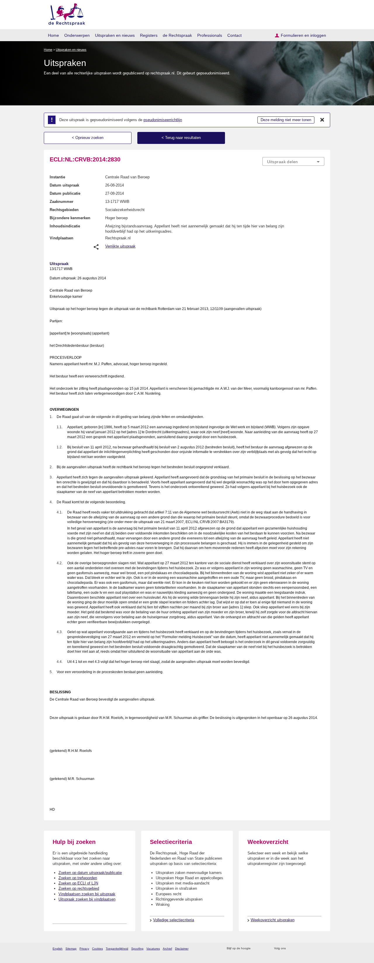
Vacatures (153, 948)
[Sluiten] (322, 120)
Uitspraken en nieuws (115, 35)
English (58, 948)
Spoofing (137, 948)
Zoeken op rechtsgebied (78, 888)
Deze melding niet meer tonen (286, 120)
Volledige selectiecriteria (173, 920)
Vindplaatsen (61, 238)
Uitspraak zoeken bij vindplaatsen (86, 899)
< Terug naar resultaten (181, 137)
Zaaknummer (61, 201)
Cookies (97, 948)
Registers (148, 35)
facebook (298, 948)
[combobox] (293, 161)
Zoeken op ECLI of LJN (78, 883)
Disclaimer (181, 948)
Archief (167, 948)
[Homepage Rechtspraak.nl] (64, 13)
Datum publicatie (65, 193)
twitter (291, 948)
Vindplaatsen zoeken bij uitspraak (86, 894)
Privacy (84, 948)
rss (256, 948)
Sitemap (71, 948)
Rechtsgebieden (64, 210)
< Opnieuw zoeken (87, 137)
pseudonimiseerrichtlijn (162, 120)
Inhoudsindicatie (65, 226)
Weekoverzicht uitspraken (273, 920)
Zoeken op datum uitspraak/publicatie (90, 872)
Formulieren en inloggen (303, 35)
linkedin (314, 948)
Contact (234, 35)
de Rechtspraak (177, 35)
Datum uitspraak (64, 185)
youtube (321, 948)
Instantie (57, 177)
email (264, 948)
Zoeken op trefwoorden (77, 878)
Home (53, 35)
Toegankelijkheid (117, 948)
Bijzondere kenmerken (70, 218)
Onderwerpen (77, 35)
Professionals (209, 35)
